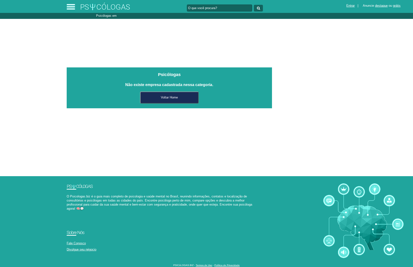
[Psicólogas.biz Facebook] (68, 213)
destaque (381, 5)
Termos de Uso (204, 265)
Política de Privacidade (227, 265)
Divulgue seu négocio (81, 249)
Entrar (350, 5)
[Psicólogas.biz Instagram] (72, 213)
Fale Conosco (76, 243)
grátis (397, 5)
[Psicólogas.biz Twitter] (70, 213)
